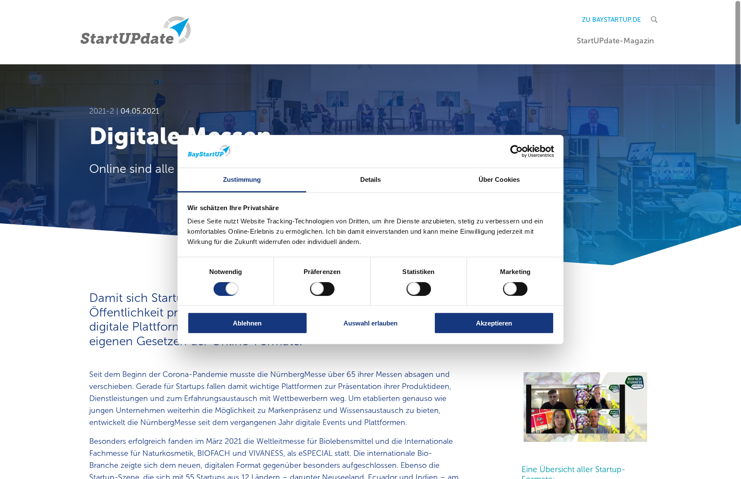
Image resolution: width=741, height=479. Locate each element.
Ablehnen (247, 323)
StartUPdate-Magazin (615, 40)
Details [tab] (370, 179)
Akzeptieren (494, 323)
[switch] (322, 288)
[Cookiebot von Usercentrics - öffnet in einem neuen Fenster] (516, 151)
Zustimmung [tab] (242, 179)
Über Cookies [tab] (499, 179)
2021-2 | (104, 111)
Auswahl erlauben (370, 323)
